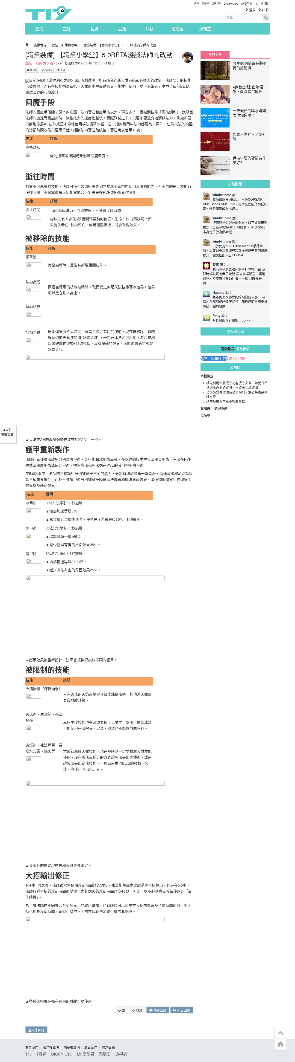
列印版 (33, 70)
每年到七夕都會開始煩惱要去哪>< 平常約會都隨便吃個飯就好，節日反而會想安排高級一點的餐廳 (235, 301)
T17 (48, 13)
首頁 (39, 29)
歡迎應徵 (220, 408)
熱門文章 (215, 54)
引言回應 (183, 1010)
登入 (252, 9)
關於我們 (31, 1047)
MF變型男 (246, 3)
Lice (59, 63)
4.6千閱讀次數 (7, 432)
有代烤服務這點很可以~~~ (231, 320)
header (280, 1033)
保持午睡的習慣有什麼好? (249, 160)
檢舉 (111, 63)
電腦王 (205, 3)
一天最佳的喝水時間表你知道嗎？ (249, 113)
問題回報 (108, 1047)
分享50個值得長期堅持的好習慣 (249, 65)
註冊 (264, 9)
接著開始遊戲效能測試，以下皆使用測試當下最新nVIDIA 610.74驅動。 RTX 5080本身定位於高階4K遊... (235, 227)
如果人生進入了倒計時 (249, 137)
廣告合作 (90, 1047)
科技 (150, 29)
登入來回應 (36, 1029)
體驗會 (177, 29)
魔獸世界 (40, 45)
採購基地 (216, 3)
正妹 (67, 29)
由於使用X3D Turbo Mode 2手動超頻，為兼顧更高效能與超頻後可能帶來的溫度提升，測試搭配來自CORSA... (235, 250)
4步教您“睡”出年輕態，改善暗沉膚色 (248, 89)
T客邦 (195, 3)
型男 (94, 29)
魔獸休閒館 (237, 358)
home (280, 1044)
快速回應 (159, 1010)
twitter (48, 70)
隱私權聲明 (72, 1047)
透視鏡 (264, 3)
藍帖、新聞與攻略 (64, 45)
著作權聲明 (51, 1047)
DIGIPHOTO (231, 3)
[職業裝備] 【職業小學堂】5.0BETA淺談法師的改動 (119, 45)
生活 (122, 29)
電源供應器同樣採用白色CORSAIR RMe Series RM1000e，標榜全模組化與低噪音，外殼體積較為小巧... (235, 204)
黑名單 (205, 415)
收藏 (138, 1010)
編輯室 (205, 29)
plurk (62, 70)
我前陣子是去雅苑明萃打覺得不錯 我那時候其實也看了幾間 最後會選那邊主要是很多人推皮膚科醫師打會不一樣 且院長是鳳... (234, 276)
